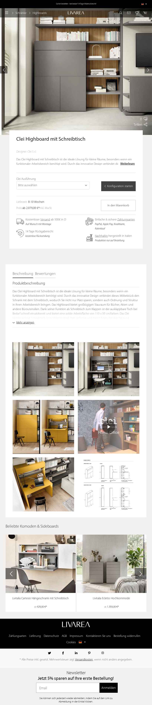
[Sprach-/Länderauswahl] (144, 4)
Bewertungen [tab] (45, 274)
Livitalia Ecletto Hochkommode (111, 598)
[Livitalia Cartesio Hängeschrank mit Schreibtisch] (41, 564)
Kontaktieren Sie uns (98, 636)
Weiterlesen (127, 163)
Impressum (76, 636)
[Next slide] (140, 573)
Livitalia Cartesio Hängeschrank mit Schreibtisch (40, 598)
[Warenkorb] (144, 13)
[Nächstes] (148, 69)
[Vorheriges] (3, 69)
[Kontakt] (129, 13)
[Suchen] (122, 13)
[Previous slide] (11, 573)
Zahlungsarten (126, 219)
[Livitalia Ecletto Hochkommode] (112, 564)
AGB (64, 636)
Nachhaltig (101, 236)
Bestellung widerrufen (127, 636)
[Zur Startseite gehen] (76, 12)
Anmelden (108, 688)
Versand (45, 219)
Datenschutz (51, 636)
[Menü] (7, 13)
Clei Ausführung (26, 179)
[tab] (23, 274)
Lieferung (35, 636)
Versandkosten (84, 659)
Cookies (71, 642)
